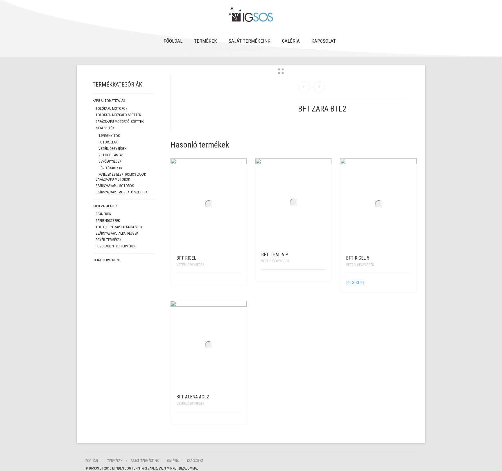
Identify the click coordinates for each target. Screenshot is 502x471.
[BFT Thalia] (304, 87)
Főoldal (173, 41)
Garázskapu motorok (113, 179)
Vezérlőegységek (190, 265)
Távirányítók (109, 136)
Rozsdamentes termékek (115, 246)
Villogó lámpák (110, 155)
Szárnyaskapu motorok (115, 186)
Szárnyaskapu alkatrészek (117, 233)
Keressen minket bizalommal (174, 468)
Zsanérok (103, 214)
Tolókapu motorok (111, 109)
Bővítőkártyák (110, 168)
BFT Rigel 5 (357, 258)
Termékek (205, 41)
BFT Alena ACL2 (192, 397)
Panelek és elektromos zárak (122, 174)
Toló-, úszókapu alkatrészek (119, 227)
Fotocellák (107, 142)
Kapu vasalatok (105, 206)
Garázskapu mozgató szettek (120, 122)
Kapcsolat (323, 41)
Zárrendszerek (108, 221)
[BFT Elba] (319, 87)
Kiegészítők (105, 128)
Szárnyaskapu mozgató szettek (121, 192)
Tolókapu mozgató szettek (118, 115)
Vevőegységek (109, 161)
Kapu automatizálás (109, 101)
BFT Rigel (186, 258)
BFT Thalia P (274, 254)
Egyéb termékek (108, 240)
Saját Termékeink (249, 41)
